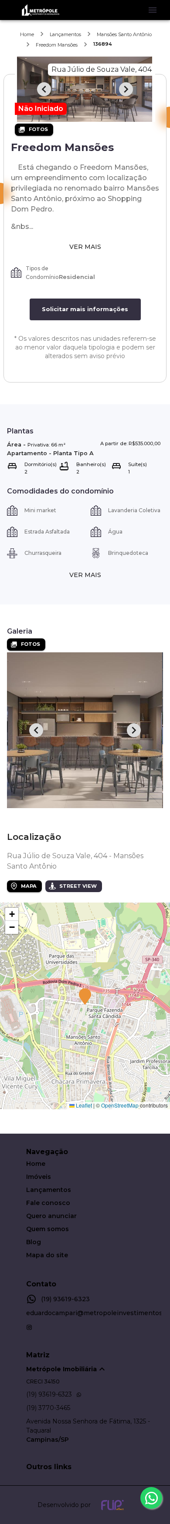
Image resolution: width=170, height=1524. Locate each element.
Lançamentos (65, 34)
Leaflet (83, 1105)
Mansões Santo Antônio (124, 34)
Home (27, 34)
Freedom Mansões (57, 45)
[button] (85, 997)
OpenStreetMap (120, 1105)
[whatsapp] (151, 1498)
